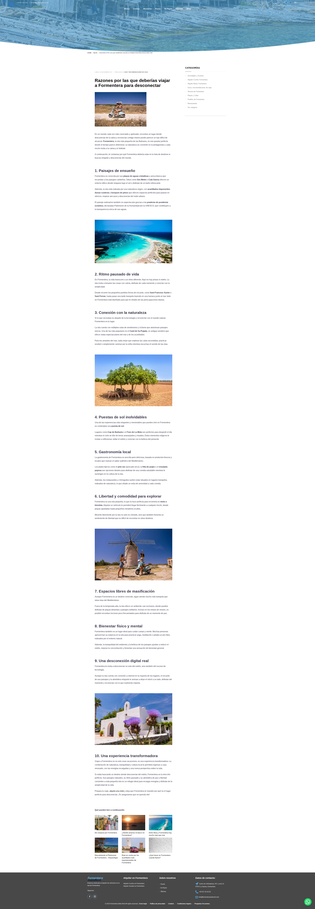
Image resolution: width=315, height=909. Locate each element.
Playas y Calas (193, 95)
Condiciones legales (184, 904)
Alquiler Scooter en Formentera (133, 886)
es (295, 2)
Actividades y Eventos (196, 76)
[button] (308, 902)
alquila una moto (117, 791)
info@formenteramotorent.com (39, 2)
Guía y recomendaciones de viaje (136, 72)
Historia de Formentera (196, 91)
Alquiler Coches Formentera (197, 80)
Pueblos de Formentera (196, 99)
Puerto (163, 884)
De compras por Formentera (106, 833)
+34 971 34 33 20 (22, 2)
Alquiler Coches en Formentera (133, 883)
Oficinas (163, 891)
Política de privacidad (157, 904)
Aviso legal (143, 904)
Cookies (171, 904)
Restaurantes (192, 103)
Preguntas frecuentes (202, 904)
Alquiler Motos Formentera (197, 84)
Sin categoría (192, 107)
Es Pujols (164, 888)
